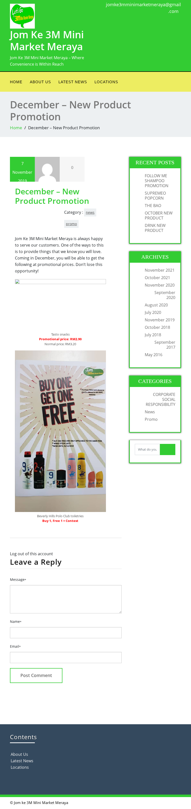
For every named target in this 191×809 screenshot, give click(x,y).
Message (18, 579)
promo (71, 223)
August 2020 (156, 304)
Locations (106, 82)
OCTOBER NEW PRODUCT (159, 215)
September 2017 (164, 345)
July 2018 (153, 334)
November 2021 (160, 270)
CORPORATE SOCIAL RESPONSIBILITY (160, 399)
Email (15, 646)
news (90, 212)
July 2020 (153, 312)
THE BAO (153, 205)
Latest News (72, 82)
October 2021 (157, 277)
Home (16, 82)
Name (15, 621)
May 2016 (153, 354)
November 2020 (160, 285)
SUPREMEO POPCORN (155, 196)
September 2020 (164, 295)
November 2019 (160, 319)
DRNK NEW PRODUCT (155, 228)
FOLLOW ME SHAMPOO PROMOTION (156, 180)
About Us (40, 82)
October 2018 (157, 327)
